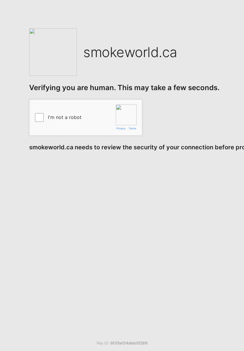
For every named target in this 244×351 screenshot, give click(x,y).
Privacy (121, 128)
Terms (132, 128)
